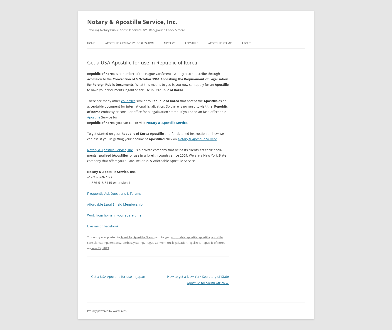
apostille (217, 237)
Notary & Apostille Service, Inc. (132, 22)
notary (169, 43)
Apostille (191, 43)
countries (128, 101)
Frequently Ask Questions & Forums (114, 193)
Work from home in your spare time (114, 215)
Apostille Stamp (220, 43)
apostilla (204, 237)
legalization (179, 243)
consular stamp (97, 243)
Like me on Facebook (102, 226)
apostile (191, 237)
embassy (115, 243)
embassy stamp (133, 243)
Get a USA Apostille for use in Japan (116, 276)
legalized (194, 243)
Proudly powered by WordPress (107, 311)
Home (91, 43)
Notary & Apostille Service (197, 139)
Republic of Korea (213, 243)
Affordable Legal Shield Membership (115, 204)
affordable (178, 237)
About (246, 43)
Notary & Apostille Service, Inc (110, 150)
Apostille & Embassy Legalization (129, 43)
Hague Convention (158, 243)
